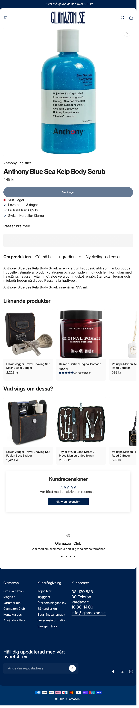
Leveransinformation (51, 620)
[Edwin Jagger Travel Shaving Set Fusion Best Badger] (28, 422)
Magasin (9, 597)
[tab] (17, 257)
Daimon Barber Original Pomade (80, 364)
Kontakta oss (12, 614)
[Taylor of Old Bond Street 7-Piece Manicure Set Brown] (81, 422)
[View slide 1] (62, 557)
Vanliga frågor (47, 626)
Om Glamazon (13, 591)
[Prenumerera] (72, 668)
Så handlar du (47, 608)
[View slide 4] (74, 557)
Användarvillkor (14, 620)
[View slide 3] (70, 557)
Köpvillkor (44, 591)
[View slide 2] (66, 557)
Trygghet (43, 597)
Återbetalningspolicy (51, 603)
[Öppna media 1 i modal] (127, 33)
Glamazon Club (14, 608)
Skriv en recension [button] (68, 501)
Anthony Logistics (17, 163)
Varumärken (12, 603)
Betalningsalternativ (51, 614)
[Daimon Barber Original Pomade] (81, 334)
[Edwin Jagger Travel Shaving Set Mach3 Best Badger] (28, 334)
